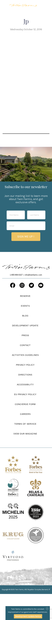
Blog (25, 316)
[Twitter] (31, 285)
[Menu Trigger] (45, 5)
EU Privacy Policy (25, 394)
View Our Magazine (25, 434)
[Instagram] (22, 285)
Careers (25, 414)
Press (25, 335)
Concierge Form (25, 404)
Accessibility (25, 384)
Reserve (25, 296)
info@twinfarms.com (33, 275)
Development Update (25, 325)
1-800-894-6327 (39, 5)
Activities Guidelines (25, 355)
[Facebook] (12, 285)
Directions (25, 375)
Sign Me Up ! (25, 236)
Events (25, 306)
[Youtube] (40, 285)
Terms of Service (25, 424)
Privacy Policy (25, 365)
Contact (25, 345)
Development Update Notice (28, 616)
